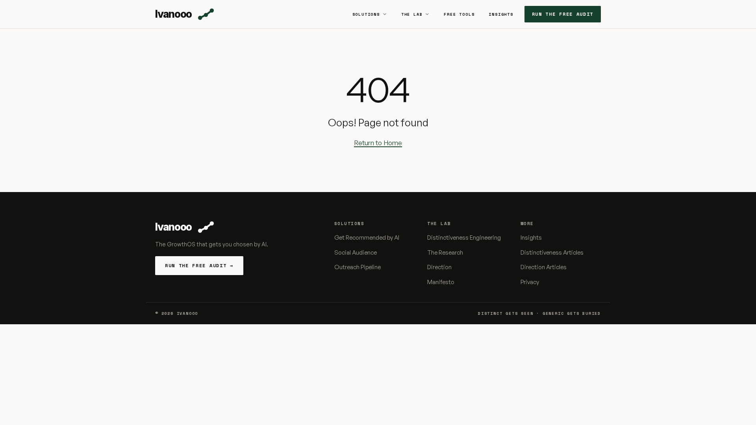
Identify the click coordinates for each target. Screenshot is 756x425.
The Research (445, 252)
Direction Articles (544, 267)
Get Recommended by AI (366, 237)
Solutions (366, 14)
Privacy (530, 282)
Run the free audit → (199, 265)
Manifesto (440, 282)
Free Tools (459, 14)
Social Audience (355, 252)
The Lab (412, 14)
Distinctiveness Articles (552, 252)
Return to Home (378, 143)
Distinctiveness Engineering (464, 237)
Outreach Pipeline (357, 267)
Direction (439, 267)
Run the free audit (562, 14)
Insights (501, 14)
